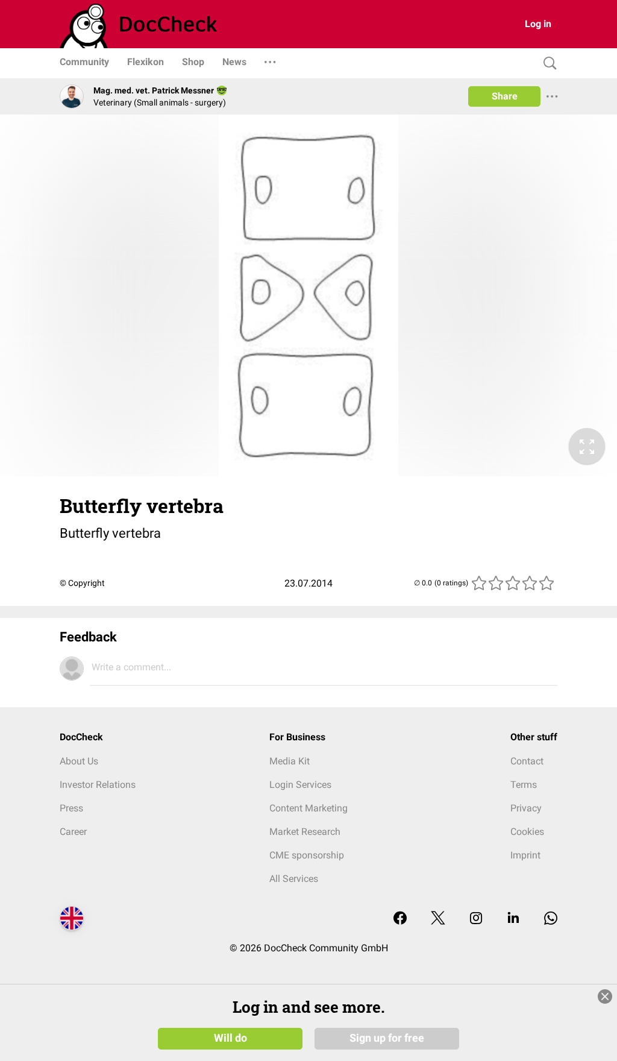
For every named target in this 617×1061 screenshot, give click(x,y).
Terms (523, 784)
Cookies (527, 831)
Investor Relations (98, 784)
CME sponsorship (306, 855)
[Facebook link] (400, 919)
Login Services (300, 784)
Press (71, 808)
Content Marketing (308, 808)
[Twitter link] (438, 919)
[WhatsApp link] (550, 919)
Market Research (304, 831)
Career (73, 831)
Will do (230, 1038)
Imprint (525, 855)
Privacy (526, 808)
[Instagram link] (476, 919)
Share (505, 96)
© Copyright (82, 583)
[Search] (547, 63)
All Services (293, 878)
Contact (526, 761)
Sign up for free (386, 1038)
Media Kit (289, 761)
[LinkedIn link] (513, 919)
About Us (79, 761)
